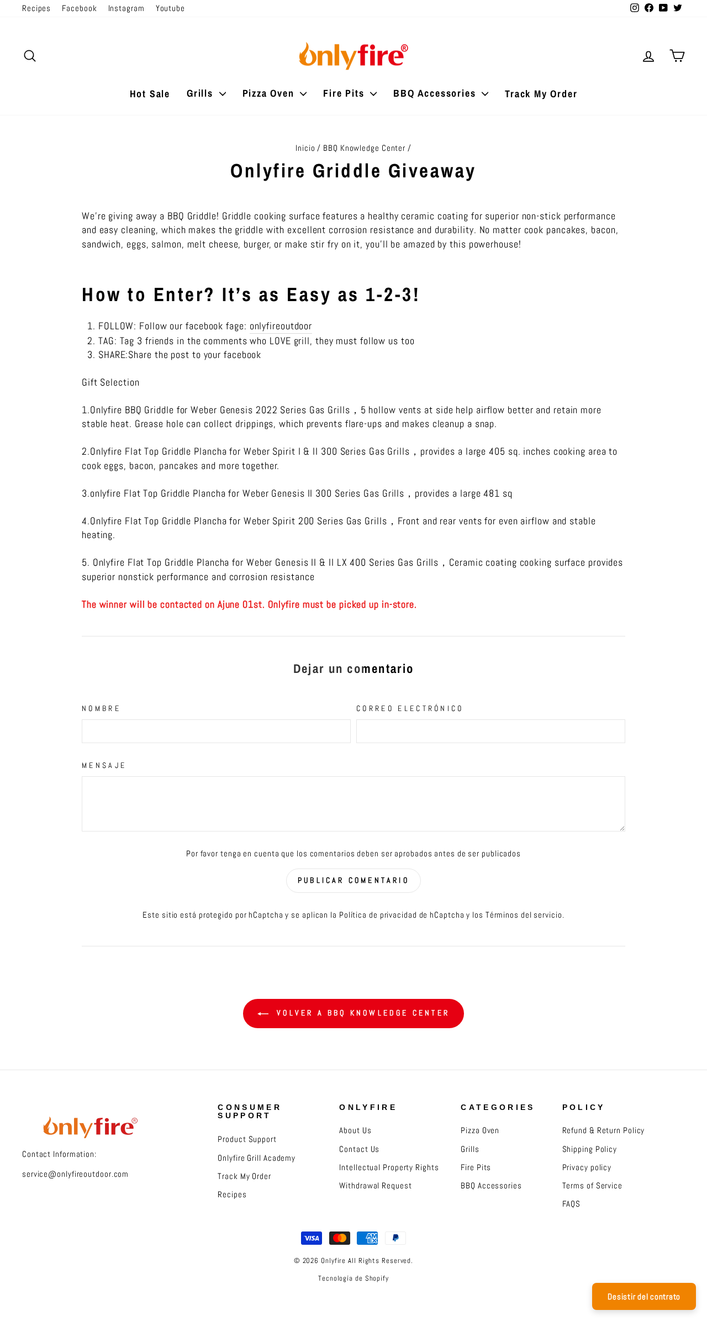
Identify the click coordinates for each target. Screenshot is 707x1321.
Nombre (101, 708)
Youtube (170, 8)
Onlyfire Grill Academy (257, 1158)
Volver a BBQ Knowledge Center (361, 1013)
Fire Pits (345, 93)
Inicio (305, 148)
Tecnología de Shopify (353, 1278)
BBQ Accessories (436, 93)
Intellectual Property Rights (389, 1167)
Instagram (126, 8)
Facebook (79, 8)
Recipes (36, 8)
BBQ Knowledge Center (364, 148)
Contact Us (359, 1149)
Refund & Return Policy (603, 1130)
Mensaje (104, 765)
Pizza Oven (270, 93)
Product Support (247, 1139)
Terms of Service (592, 1185)
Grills (202, 93)
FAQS (571, 1203)
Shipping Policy (590, 1149)
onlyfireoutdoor (281, 325)
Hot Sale (150, 94)
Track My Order (541, 94)
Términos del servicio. (525, 914)
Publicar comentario (353, 880)
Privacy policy (587, 1167)
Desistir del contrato (644, 1296)
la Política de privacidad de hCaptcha (398, 914)
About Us (355, 1130)
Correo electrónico (410, 708)
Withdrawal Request (375, 1185)
